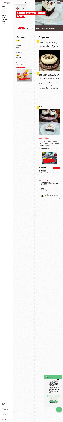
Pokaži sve (47, 145)
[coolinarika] (6, 2)
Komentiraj (29, 28)
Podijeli (59, 2)
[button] (7, 15)
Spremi (22, 28)
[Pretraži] (25, 2)
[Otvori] (11, 419)
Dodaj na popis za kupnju (21, 67)
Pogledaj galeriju (43, 137)
